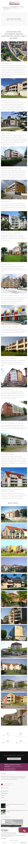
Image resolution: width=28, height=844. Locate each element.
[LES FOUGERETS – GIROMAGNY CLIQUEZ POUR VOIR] (14, 582)
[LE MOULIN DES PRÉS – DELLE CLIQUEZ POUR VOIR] (14, 717)
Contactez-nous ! (10, 769)
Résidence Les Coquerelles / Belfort (12, 423)
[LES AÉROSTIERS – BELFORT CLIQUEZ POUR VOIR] (14, 700)
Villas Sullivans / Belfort (9, 327)
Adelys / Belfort (6, 133)
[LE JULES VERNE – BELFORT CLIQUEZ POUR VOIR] (14, 514)
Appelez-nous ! (7, 785)
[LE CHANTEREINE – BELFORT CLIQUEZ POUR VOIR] (14, 650)
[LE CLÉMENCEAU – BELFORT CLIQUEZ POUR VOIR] (14, 633)
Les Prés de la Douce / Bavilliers (11, 168)
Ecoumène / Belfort (7, 264)
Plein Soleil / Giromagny (8, 358)
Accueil (5, 6)
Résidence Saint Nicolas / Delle (10, 100)
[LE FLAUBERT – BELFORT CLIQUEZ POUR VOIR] (14, 683)
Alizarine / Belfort (7, 389)
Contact (7, 9)
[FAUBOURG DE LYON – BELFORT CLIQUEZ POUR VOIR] (14, 599)
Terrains (13, 7)
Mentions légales (4, 793)
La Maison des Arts (7, 63)
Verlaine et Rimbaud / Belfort (10, 295)
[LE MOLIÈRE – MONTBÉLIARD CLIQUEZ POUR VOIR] (14, 531)
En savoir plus (3, 838)
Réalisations (6, 7)
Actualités (17, 8)
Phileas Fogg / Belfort (8, 454)
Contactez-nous (14, 758)
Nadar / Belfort (6, 201)
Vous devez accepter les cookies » (11, 825)
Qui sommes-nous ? (8, 8)
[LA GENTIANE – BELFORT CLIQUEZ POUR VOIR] (14, 548)
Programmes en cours (17, 6)
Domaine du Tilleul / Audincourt (11, 233)
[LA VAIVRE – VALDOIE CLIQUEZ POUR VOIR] (14, 565)
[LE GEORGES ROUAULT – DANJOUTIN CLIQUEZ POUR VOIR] (14, 667)
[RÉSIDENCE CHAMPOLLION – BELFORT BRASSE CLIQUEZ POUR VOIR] (14, 616)
